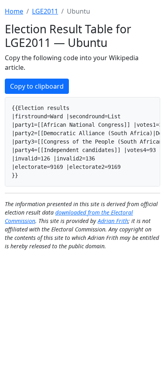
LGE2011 (45, 11)
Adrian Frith (113, 221)
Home (14, 11)
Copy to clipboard (37, 86)
